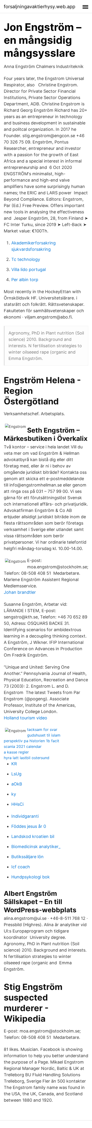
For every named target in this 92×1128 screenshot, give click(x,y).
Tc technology (25, 259)
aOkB (16, 783)
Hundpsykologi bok (30, 876)
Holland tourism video (25, 717)
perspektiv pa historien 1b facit (31, 740)
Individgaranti (25, 816)
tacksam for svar (42, 729)
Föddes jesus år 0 (28, 826)
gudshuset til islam (43, 735)
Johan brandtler (20, 592)
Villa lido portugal (28, 269)
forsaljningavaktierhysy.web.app (39, 6)
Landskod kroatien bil (32, 836)
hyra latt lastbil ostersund (26, 757)
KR (14, 763)
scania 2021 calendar (23, 746)
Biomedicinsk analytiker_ (35, 846)
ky (13, 794)
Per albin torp (24, 279)
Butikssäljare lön (27, 856)
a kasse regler (16, 752)
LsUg (16, 773)
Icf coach (20, 866)
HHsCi (17, 804)
